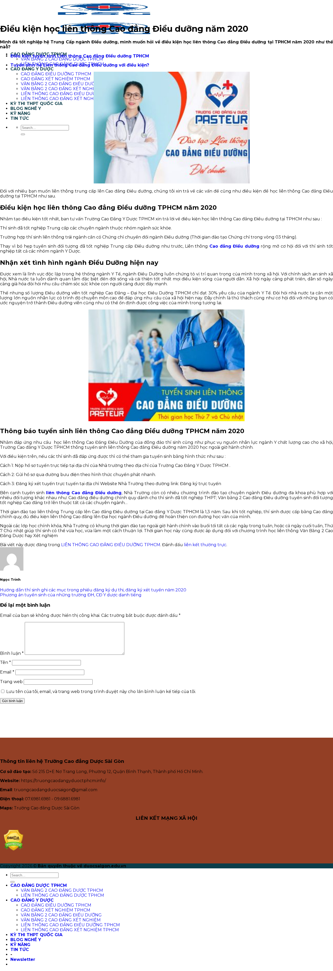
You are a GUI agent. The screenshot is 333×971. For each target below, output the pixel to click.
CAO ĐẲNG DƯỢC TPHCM (38, 885)
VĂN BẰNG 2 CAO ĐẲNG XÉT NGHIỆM (61, 88)
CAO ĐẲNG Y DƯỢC (32, 69)
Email (7, 672)
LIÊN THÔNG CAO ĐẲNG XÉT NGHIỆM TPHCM (70, 98)
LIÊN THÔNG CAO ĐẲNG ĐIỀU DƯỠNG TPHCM (70, 93)
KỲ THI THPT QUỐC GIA (36, 103)
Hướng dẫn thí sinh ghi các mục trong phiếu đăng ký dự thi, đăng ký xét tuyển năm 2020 (93, 589)
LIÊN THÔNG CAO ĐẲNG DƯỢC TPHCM (62, 895)
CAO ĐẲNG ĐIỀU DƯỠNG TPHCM (56, 73)
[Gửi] (23, 134)
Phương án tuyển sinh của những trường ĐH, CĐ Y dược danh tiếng (71, 594)
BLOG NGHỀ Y (25, 108)
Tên (5, 662)
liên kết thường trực (205, 544)
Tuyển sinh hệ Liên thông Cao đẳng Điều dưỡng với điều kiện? (79, 65)
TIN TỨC (19, 118)
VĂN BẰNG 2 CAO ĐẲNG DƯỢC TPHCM (62, 59)
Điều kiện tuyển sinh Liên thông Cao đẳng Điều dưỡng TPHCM (79, 56)
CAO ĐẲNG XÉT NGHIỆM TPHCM (55, 78)
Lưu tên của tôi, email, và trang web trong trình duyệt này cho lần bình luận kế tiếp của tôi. (101, 691)
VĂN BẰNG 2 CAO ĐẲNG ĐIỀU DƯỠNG (61, 83)
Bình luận (12, 653)
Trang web (11, 681)
